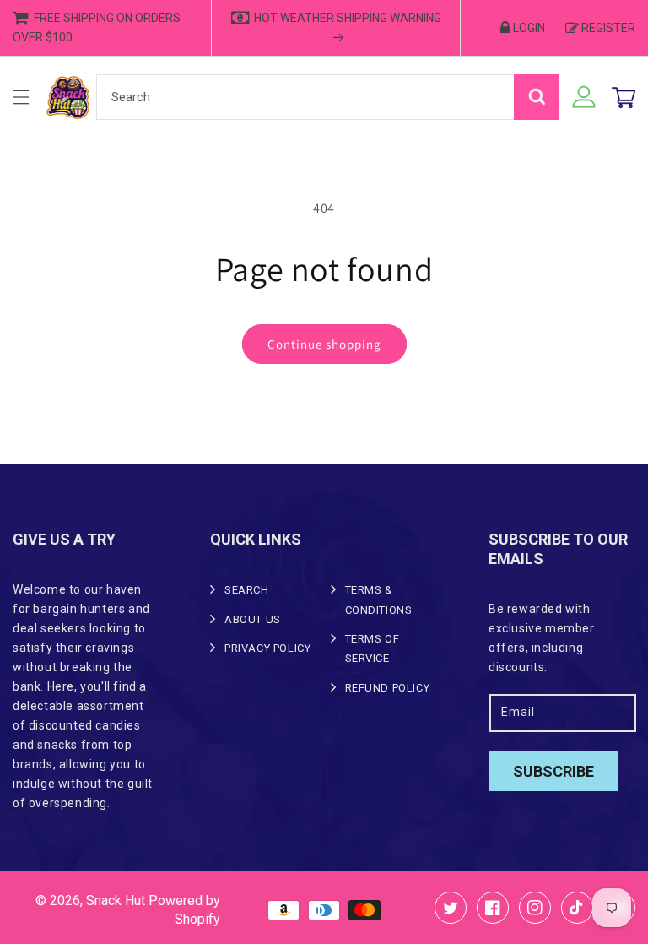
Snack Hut (115, 900)
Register (608, 28)
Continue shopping (324, 344)
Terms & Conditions (379, 599)
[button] (21, 97)
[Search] (536, 97)
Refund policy (387, 687)
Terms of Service (372, 648)
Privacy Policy (267, 648)
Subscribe (553, 771)
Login (529, 28)
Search (246, 589)
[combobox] (328, 97)
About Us (252, 619)
